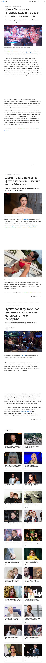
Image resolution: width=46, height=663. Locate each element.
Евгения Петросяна (12, 51)
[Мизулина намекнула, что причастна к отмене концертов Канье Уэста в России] (33, 461)
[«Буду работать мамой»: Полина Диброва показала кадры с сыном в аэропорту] (13, 595)
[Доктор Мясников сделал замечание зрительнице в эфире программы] (13, 538)
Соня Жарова (12, 327)
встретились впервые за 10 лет (32, 292)
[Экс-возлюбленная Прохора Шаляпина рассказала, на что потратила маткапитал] (33, 557)
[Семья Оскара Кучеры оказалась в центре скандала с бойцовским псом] (13, 442)
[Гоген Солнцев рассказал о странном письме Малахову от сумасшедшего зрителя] (33, 538)
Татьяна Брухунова (31, 52)
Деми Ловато (25, 219)
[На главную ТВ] (6, 1)
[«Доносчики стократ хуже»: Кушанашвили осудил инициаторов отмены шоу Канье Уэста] (13, 633)
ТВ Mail (18, 305)
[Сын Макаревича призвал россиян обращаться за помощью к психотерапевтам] (33, 519)
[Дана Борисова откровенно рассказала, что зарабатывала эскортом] (33, 595)
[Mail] (4, 1)
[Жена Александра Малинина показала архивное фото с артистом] (13, 576)
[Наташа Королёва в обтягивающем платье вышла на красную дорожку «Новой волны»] (13, 653)
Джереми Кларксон (26, 411)
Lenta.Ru (18, 174)
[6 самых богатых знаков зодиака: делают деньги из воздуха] (33, 614)
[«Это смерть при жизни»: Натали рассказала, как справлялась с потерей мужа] (13, 461)
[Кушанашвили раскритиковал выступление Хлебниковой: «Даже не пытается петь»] (33, 480)
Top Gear (23, 355)
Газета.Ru (19, 6)
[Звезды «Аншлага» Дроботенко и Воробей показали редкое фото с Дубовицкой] (33, 653)
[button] (23, 35)
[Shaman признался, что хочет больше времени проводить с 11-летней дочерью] (13, 614)
